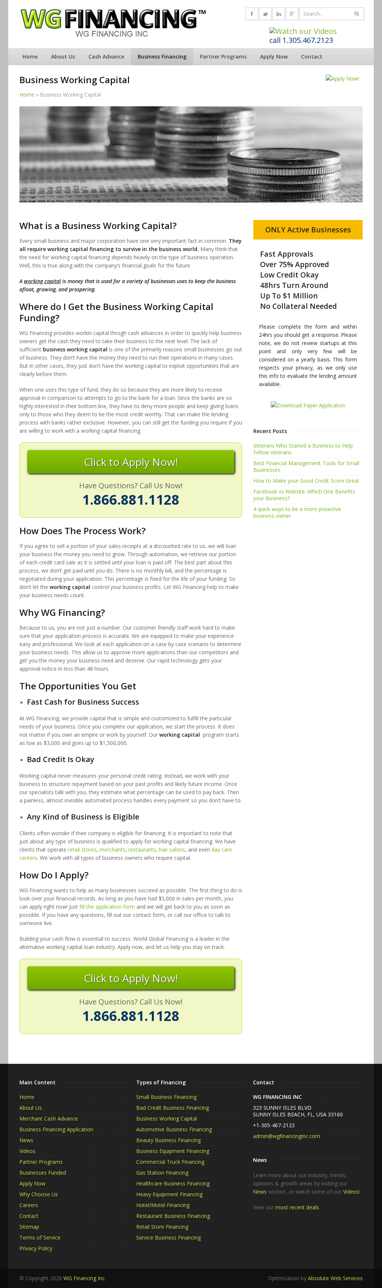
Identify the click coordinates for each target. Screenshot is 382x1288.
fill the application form (107, 906)
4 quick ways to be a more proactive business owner (297, 512)
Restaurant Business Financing (173, 1215)
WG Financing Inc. (84, 1278)
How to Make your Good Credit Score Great (306, 480)
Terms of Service (39, 1237)
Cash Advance (106, 56)
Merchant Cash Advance (48, 1118)
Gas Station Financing (162, 1172)
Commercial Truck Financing (170, 1161)
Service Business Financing (168, 1237)
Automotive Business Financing (174, 1129)
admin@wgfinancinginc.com (286, 1136)
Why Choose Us (38, 1194)
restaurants (142, 849)
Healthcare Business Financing (173, 1183)
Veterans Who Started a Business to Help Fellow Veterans (303, 449)
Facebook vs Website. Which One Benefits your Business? (304, 495)
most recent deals (297, 1207)
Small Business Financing (166, 1096)
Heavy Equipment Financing (169, 1194)
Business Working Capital (166, 1118)
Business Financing (162, 56)
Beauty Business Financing (168, 1140)
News (26, 1140)
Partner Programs (223, 56)
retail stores (82, 849)
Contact (311, 56)
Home (30, 56)
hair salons (172, 849)
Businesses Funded (42, 1172)
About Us (63, 56)
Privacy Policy (35, 1248)
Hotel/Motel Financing (163, 1205)
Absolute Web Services (335, 1278)
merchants (112, 849)
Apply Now (274, 56)
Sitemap (29, 1226)
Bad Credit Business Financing (172, 1107)
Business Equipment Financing (172, 1150)
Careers (28, 1205)
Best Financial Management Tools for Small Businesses (306, 466)
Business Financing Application (56, 1129)
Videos (27, 1150)
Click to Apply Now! (131, 462)
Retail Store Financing (162, 1226)
